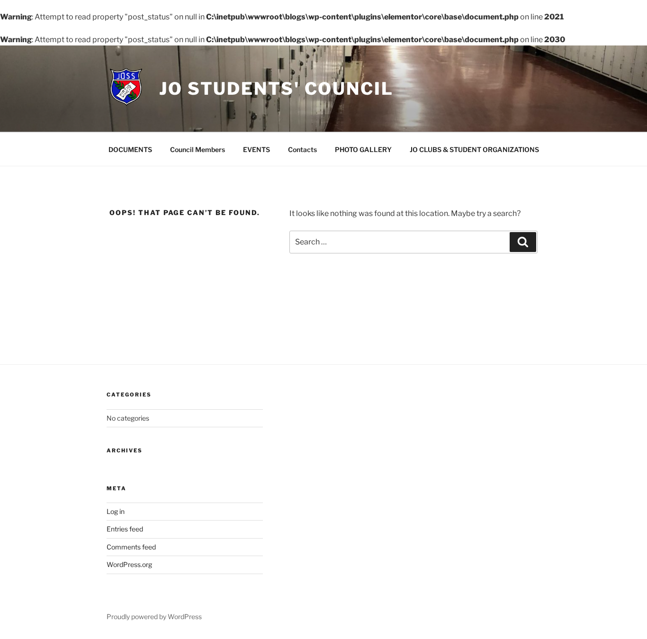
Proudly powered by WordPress (154, 616)
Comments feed (131, 547)
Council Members (197, 149)
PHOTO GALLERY (363, 149)
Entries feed (125, 529)
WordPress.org (129, 564)
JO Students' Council (276, 88)
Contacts (302, 149)
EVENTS (256, 149)
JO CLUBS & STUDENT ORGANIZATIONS (474, 149)
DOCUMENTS (130, 149)
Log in (116, 511)
